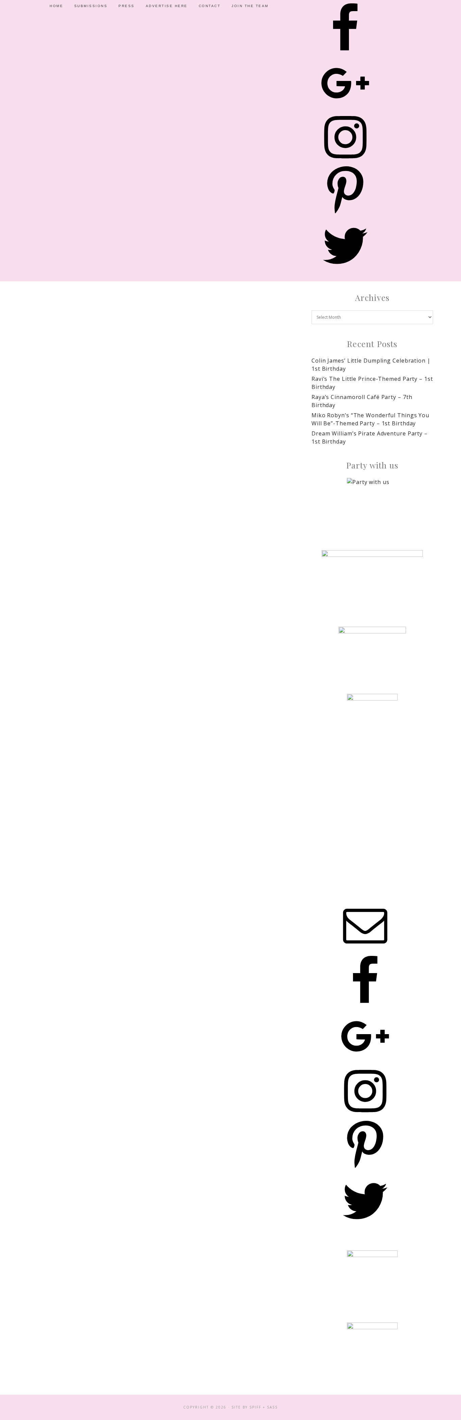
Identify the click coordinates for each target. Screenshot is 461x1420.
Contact (210, 6)
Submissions (91, 6)
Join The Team (250, 6)
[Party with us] (372, 503)
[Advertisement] (372, 813)
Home (56, 6)
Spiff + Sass (263, 1407)
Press (126, 6)
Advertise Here (167, 6)
